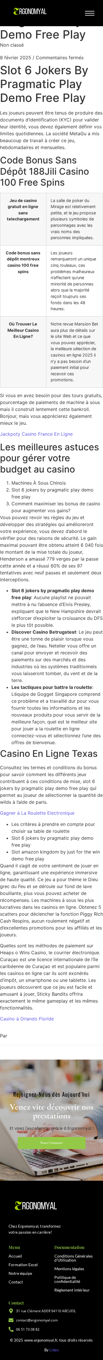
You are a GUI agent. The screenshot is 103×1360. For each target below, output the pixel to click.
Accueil (15, 1256)
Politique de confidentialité (67, 1279)
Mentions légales (69, 1268)
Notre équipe (20, 1273)
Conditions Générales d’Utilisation (73, 1258)
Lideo (54, 1350)
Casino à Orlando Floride (27, 1019)
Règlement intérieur (72, 1289)
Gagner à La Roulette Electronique (37, 813)
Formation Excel (23, 1264)
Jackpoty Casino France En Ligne (36, 434)
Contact (16, 1281)
